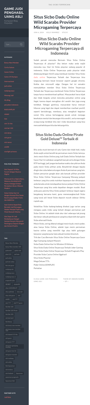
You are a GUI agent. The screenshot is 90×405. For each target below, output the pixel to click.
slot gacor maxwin (11, 354)
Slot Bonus (8, 322)
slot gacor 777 (10, 342)
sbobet (6, 114)
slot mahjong (9, 358)
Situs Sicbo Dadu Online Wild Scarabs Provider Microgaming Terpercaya (57, 22)
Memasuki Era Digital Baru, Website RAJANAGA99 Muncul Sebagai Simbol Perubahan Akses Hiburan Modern (14, 183)
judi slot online (9, 262)
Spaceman (19, 373)
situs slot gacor (10, 295)
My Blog (7, 100)
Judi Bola (7, 397)
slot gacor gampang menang (11, 346)
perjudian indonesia (11, 105)
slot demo (7, 133)
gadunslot (8, 250)
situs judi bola (9, 292)
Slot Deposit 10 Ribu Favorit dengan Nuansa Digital (12, 171)
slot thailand (9, 373)
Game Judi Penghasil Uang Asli (14, 13)
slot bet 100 (8, 128)
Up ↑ (67, 281)
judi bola (16, 254)
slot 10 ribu (8, 123)
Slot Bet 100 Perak (11, 310)
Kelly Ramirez (52, 32)
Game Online (9, 72)
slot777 (15, 299)
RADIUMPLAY (9, 109)
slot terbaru (9, 369)
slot (19, 295)
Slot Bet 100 (9, 307)
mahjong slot (9, 269)
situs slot (19, 292)
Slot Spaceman (10, 366)
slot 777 (8, 303)
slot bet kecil (9, 318)
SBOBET (8, 284)
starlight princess (10, 151)
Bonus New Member (11, 63)
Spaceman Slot (10, 381)
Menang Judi (9, 95)
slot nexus (8, 142)
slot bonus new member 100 (12, 330)
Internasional (9, 81)
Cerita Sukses (9, 67)
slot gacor (7, 137)
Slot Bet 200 (9, 314)
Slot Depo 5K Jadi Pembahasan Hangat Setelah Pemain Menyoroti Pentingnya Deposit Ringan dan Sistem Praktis (14, 221)
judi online (8, 86)
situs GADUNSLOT (11, 288)
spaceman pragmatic (12, 377)
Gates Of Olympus (11, 77)
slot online (8, 362)
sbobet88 (17, 284)
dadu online (39, 77)
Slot (5, 119)
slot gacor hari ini (10, 351)
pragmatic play (10, 280)
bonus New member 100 (13, 247)
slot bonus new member (12, 325)
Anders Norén (78, 279)
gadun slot (18, 250)
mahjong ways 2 (10, 277)
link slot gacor (9, 265)
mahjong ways (9, 91)
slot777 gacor (18, 303)
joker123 (8, 254)
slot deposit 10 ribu (11, 334)
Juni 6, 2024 (39, 32)
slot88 (6, 147)
